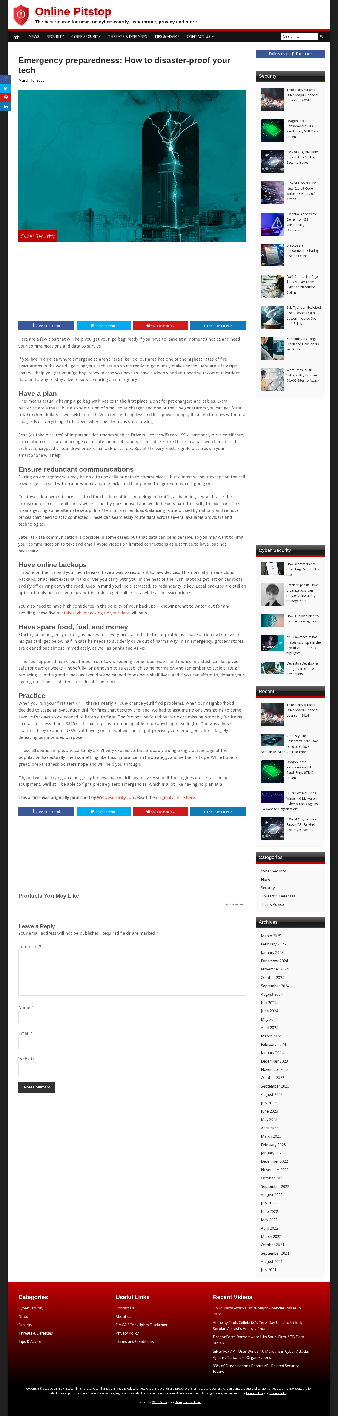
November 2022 (275, 1169)
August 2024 (272, 994)
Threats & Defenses (127, 36)
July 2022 (268, 1203)
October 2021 (272, 1244)
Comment (29, 946)
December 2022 (274, 1161)
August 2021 (272, 1261)
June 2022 (269, 1211)
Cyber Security (86, 36)
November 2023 (275, 1069)
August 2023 (272, 1094)
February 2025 (273, 944)
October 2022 (272, 1177)
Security (55, 36)
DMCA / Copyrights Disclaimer (142, 1324)
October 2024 (272, 977)
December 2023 (274, 1061)
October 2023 (272, 1077)
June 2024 (269, 1010)
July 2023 (268, 1102)
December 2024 (274, 960)
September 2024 (275, 985)
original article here (175, 797)
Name (26, 1007)
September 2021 (275, 1253)
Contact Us (198, 36)
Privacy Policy (127, 1333)
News (34, 36)
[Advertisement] (132, 282)
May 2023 (269, 1119)
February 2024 (273, 1044)
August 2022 (272, 1194)
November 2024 (275, 969)
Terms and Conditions (135, 1341)
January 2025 (272, 952)
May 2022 (269, 1219)
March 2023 (271, 1136)
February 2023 (273, 1144)
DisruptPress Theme (188, 1402)
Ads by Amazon (235, 904)
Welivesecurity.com (116, 797)
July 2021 (268, 1269)
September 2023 (275, 1086)
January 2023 (272, 1152)
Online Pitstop (73, 11)
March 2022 (271, 1236)
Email (25, 1033)
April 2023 (269, 1127)
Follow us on (290, 53)
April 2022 (269, 1228)
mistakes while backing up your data (93, 613)
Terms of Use (254, 1393)
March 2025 (271, 935)
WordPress (159, 1402)
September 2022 (275, 1186)
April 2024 (269, 1027)
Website (26, 1059)
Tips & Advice (167, 36)
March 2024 (271, 1036)
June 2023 (269, 1111)
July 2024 (268, 1002)
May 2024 (269, 1019)
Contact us (125, 1308)
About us (123, 1316)
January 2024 (272, 1052)
